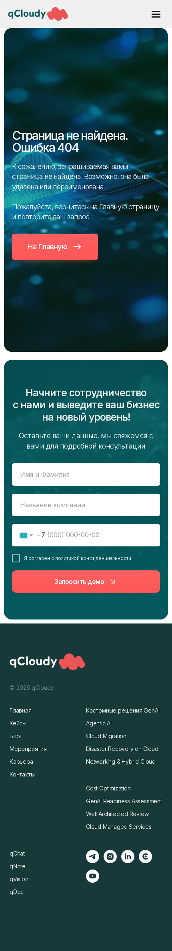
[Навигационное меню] (156, 14)
